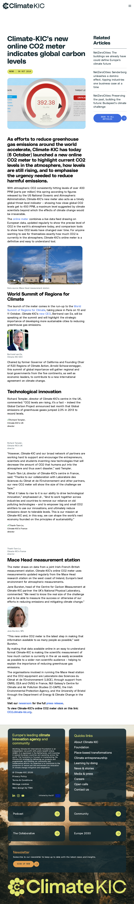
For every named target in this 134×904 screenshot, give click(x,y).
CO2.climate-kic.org (19, 712)
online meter (21, 219)
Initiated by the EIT (46, 795)
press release (54, 703)
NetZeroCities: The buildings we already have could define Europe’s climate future (109, 58)
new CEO (45, 314)
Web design (18, 788)
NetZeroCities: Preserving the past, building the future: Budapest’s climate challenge (109, 101)
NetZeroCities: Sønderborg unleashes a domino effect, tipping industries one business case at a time (110, 80)
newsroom (25, 703)
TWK (30, 788)
